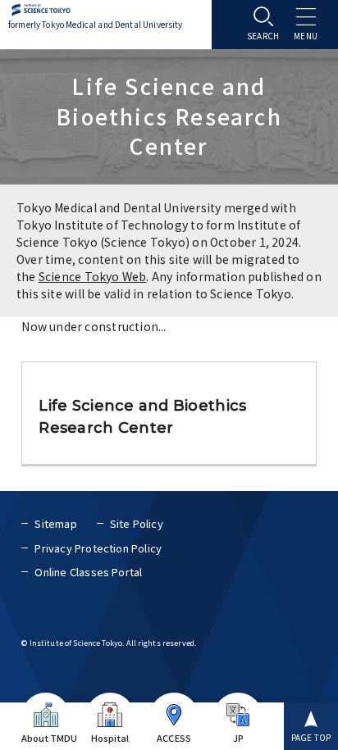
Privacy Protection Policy (98, 548)
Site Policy (136, 523)
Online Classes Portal (88, 572)
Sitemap (55, 523)
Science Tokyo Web (93, 276)
